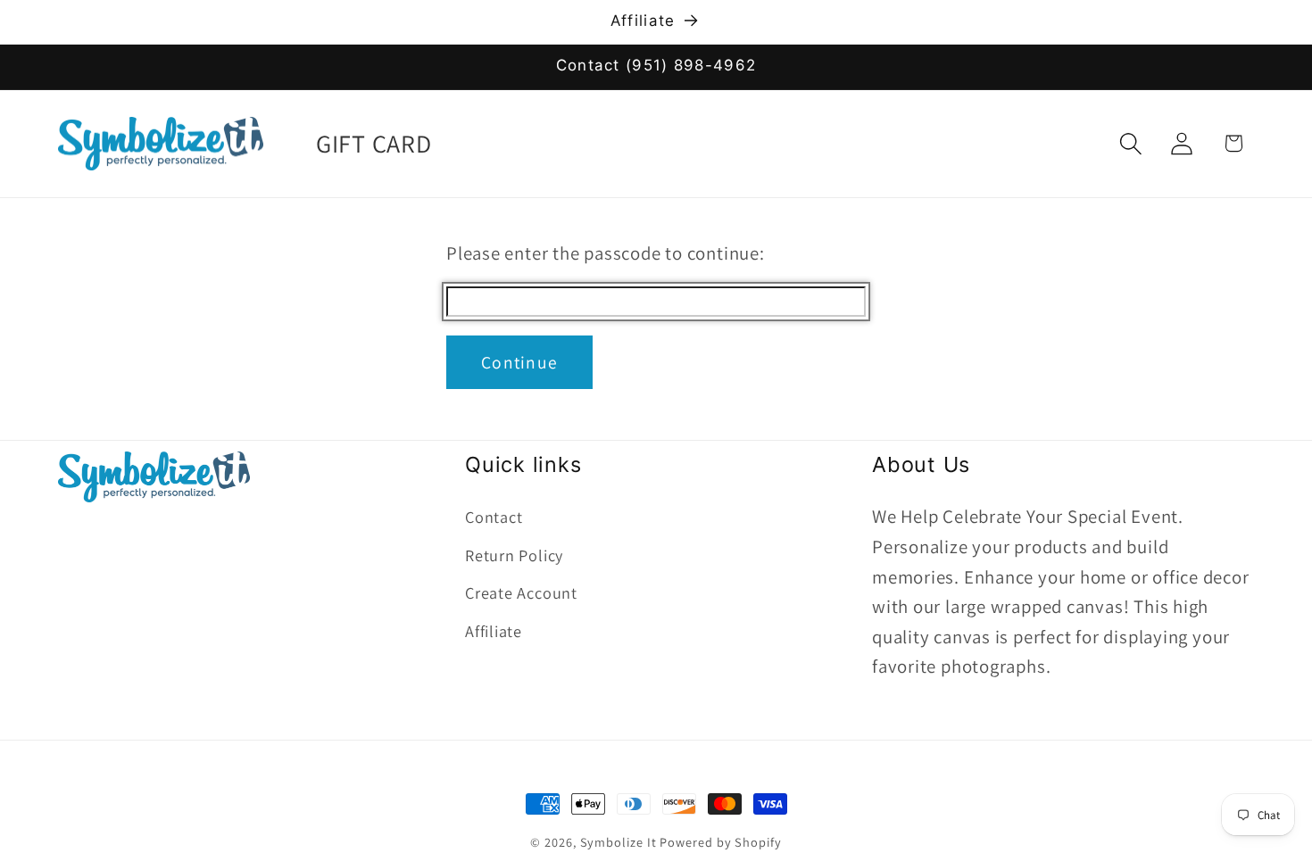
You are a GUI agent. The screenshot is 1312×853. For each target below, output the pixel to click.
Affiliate (493, 631)
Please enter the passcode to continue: (605, 253)
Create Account (521, 592)
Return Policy (514, 555)
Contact (493, 516)
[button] (1131, 143)
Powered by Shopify (720, 841)
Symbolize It (618, 841)
